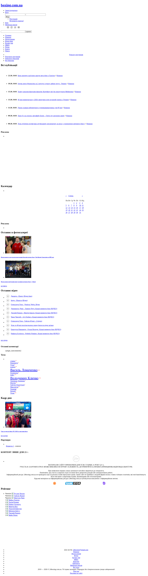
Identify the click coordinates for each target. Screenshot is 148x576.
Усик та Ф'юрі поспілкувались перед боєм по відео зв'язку (32, 325)
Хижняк (13, 389)
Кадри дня (9, 43)
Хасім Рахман (14, 502)
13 (69, 208)
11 (83, 205)
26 (66, 212)
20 (69, 210)
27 (69, 212)
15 (74, 208)
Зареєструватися (11, 10)
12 (66, 208)
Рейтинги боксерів (12, 59)
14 (72, 208)
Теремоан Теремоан (17, 381)
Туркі (12, 365)
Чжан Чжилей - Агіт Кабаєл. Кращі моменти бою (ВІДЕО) (32, 317)
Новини (8, 37)
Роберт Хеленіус (15, 504)
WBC (12, 375)
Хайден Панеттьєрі (17, 385)
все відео (4, 340)
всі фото (4, 286)
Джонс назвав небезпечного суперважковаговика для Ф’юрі (40, 108)
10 (80, 205)
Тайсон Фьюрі (19, 496)
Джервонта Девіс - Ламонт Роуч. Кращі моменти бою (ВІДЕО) (34, 309)
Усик (12, 393)
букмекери (14, 373)
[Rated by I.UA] (69, 546)
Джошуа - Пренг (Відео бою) (21, 296)
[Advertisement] (74, 531)
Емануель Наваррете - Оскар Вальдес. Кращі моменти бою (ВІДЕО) (36, 329)
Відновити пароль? (17, 21)
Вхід (7, 12)
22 (74, 210)
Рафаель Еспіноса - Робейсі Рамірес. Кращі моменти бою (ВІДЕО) (35, 334)
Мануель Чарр (19, 498)
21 (72, 210)
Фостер (13, 383)
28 (72, 212)
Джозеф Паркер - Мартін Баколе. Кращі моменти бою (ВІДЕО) (34, 313)
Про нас (76, 571)
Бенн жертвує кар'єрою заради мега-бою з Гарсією (36, 76)
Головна (8, 35)
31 (80, 212)
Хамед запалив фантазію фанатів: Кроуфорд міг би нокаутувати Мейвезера (45, 92)
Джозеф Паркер (14, 513)
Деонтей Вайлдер (15, 509)
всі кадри (4, 436)
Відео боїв (9, 41)
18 (83, 208)
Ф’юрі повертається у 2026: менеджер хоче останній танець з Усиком (43, 100)
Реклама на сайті (76, 573)
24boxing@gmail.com (80, 550)
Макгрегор (14, 387)
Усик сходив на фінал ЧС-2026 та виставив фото (14, 431)
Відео (76, 556)
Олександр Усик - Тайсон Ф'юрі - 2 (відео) (26, 321)
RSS (6, 23)
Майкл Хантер (14, 500)
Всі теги (76, 567)
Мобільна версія (11, 25)
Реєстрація (13, 19)
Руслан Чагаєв (19, 493)
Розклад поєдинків (76, 55)
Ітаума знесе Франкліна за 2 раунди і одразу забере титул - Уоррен (42, 84)
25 (83, 210)
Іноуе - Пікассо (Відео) (19, 300)
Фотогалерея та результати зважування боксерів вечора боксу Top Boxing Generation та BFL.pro (27, 257)
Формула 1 (10, 446)
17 (80, 208)
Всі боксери (9, 60)
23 (77, 210)
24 (80, 210)
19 (66, 210)
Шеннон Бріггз (14, 511)
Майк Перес (13, 515)
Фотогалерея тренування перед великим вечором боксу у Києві (18, 281)
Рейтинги (76, 563)
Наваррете (14, 363)
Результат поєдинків (12, 57)
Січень (70, 196)
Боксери (76, 561)
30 (77, 212)
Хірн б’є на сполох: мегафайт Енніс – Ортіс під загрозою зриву (41, 116)
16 (77, 208)
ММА (7, 45)
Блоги (7, 49)
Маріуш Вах (13, 506)
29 (74, 212)
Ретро (7, 47)
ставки (12, 361)
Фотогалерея (10, 39)
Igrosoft (13, 391)
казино (12, 367)
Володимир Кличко (24, 378)
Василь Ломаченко (23, 370)
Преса (7, 51)
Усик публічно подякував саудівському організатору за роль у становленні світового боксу (51, 124)
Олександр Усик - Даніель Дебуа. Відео (25, 304)
